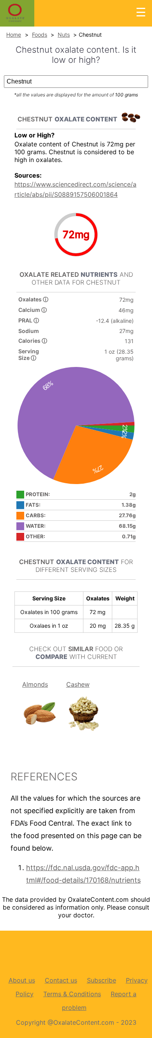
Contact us (61, 980)
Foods (39, 34)
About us (22, 980)
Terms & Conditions (72, 994)
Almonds (35, 684)
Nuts (64, 34)
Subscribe (101, 980)
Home (13, 34)
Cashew (78, 684)
